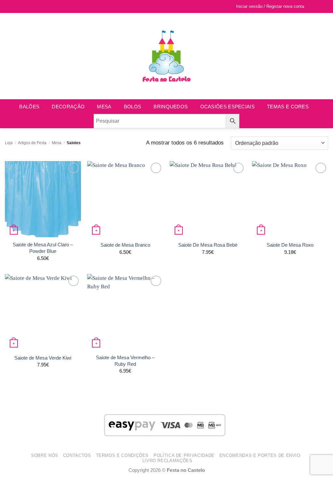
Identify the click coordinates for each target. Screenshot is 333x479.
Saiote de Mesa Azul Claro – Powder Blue (43, 248)
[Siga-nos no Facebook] (8, 6)
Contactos (77, 455)
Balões (29, 106)
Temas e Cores (288, 106)
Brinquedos (170, 106)
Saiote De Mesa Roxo (290, 245)
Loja (9, 143)
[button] (322, 6)
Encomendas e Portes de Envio (260, 455)
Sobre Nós (44, 455)
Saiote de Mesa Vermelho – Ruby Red (125, 361)
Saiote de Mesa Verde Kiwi (42, 358)
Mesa (104, 106)
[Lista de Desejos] (312, 6)
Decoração (68, 106)
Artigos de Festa (32, 143)
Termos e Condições (122, 455)
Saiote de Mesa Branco (125, 245)
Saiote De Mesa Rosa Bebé (207, 245)
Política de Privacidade (184, 455)
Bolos (132, 106)
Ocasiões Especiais (227, 106)
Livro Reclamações (167, 460)
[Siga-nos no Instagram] (15, 6)
